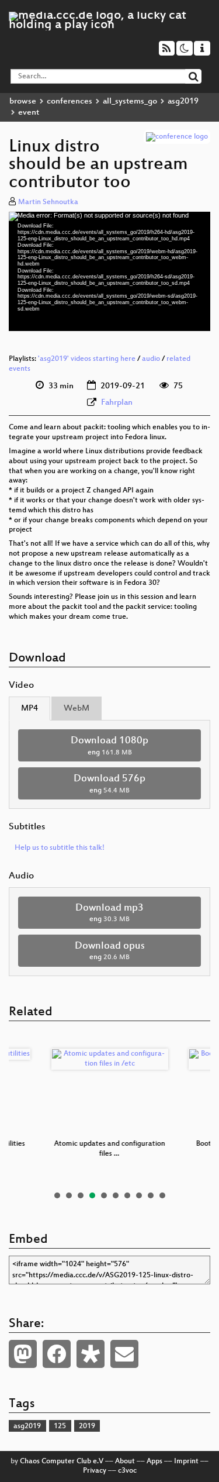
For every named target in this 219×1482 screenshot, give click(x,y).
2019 (87, 1426)
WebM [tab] (76, 709)
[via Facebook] (57, 1354)
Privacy (94, 1471)
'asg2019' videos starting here (86, 359)
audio (151, 359)
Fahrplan (117, 403)
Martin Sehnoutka (48, 202)
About (125, 1461)
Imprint (186, 1461)
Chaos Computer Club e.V (61, 1461)
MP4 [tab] (29, 709)
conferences (69, 101)
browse (22, 101)
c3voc (127, 1471)
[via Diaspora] (91, 1354)
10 (162, 1195)
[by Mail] (124, 1354)
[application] (109, 271)
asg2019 (183, 101)
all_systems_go (130, 101)
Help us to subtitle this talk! (60, 848)
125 (60, 1426)
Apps (154, 1461)
